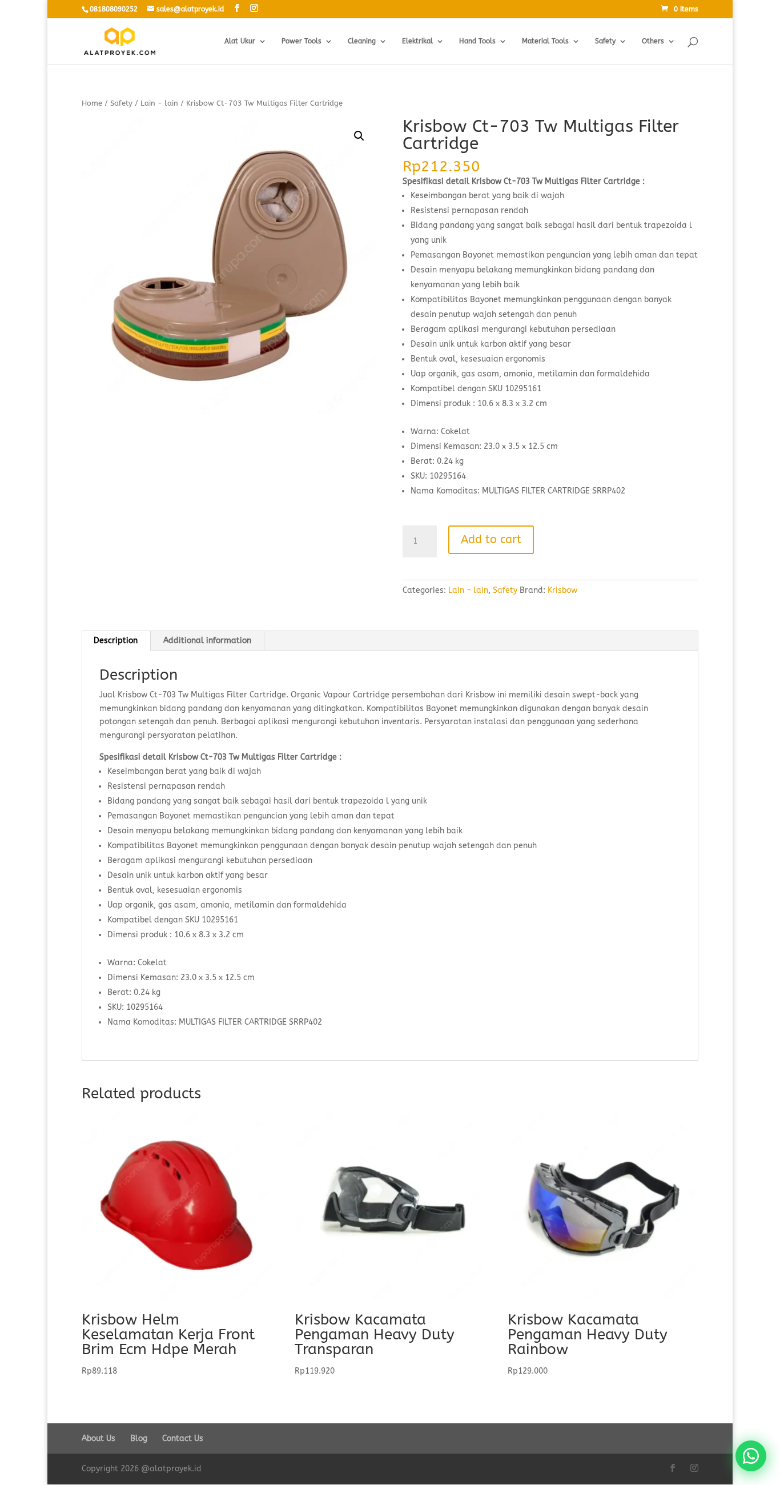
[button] (359, 136)
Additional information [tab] (207, 640)
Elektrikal (417, 41)
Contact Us (182, 1438)
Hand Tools (477, 41)
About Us (98, 1438)
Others (653, 41)
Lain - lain (159, 103)
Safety (605, 41)
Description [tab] (116, 640)
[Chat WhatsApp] (750, 1455)
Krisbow (562, 590)
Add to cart (491, 539)
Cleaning (362, 41)
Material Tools (545, 41)
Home (92, 103)
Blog (138, 1438)
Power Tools (301, 41)
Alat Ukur (239, 41)
